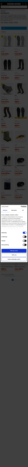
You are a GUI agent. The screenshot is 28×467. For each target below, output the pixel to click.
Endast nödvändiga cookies (14, 259)
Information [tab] (14, 210)
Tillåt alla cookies (14, 250)
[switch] (25, 237)
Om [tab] (23, 210)
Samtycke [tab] (5, 210)
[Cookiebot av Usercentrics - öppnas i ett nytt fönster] (21, 206)
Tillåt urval (14, 254)
